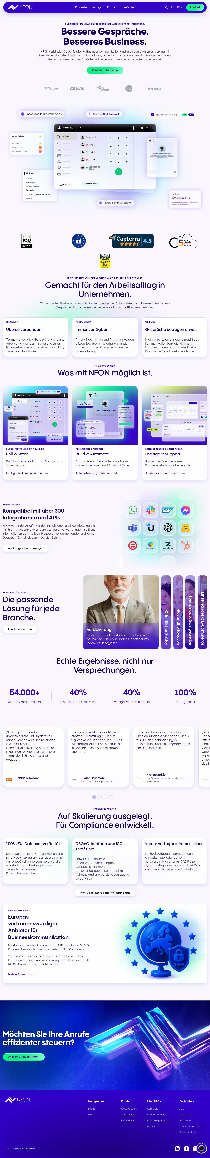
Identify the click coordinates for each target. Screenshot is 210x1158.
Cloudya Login (129, 1109)
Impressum (185, 1115)
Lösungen (97, 7)
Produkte (81, 7)
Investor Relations (156, 1115)
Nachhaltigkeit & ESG (158, 1121)
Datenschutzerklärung (190, 1126)
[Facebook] (186, 1148)
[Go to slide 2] (100, 797)
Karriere (151, 1126)
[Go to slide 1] (94, 797)
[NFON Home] (20, 7)
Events (91, 1109)
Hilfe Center (128, 7)
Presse (91, 1115)
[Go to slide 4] (110, 797)
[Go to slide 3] (105, 797)
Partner (112, 7)
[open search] (166, 7)
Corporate (152, 1109)
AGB (181, 1109)
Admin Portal (128, 1115)
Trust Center (185, 1121)
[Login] (172, 7)
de (178, 7)
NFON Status (127, 1121)
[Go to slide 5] (116, 797)
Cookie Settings (187, 1132)
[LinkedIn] (177, 1148)
